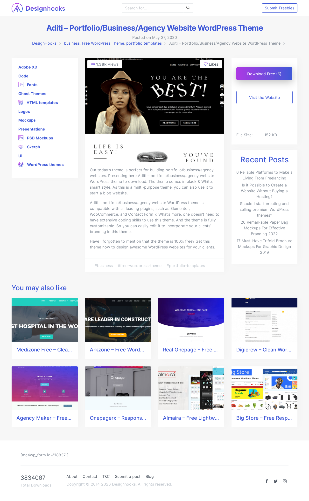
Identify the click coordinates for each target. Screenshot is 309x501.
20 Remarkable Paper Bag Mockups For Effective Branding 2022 (264, 228)
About (71, 476)
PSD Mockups (39, 138)
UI (20, 155)
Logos (24, 111)
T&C (106, 476)
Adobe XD (27, 67)
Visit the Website (264, 97)
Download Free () (264, 73)
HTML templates (42, 102)
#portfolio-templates (186, 265)
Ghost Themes (32, 93)
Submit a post (127, 476)
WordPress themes (45, 164)
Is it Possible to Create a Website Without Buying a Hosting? (264, 191)
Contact (90, 476)
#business (104, 265)
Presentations (31, 129)
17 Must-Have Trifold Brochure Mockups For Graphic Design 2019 (264, 246)
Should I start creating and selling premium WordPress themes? (264, 209)
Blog (150, 476)
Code (23, 76)
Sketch (33, 146)
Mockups (27, 120)
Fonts (31, 84)
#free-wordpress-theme (140, 265)
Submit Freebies (279, 8)
